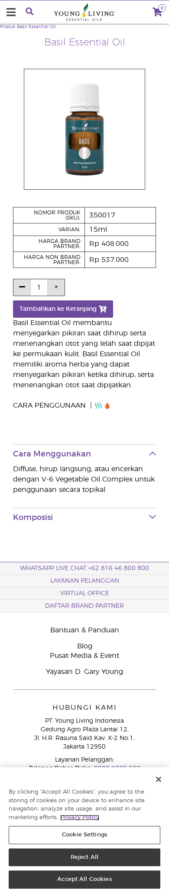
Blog (84, 646)
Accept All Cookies (84, 879)
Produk (8, 27)
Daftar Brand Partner (84, 606)
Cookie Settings (84, 835)
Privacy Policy (79, 817)
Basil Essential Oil (36, 27)
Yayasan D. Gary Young (84, 671)
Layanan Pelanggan (84, 581)
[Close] (158, 779)
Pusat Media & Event (84, 655)
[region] (84, 830)
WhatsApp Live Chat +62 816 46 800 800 (84, 568)
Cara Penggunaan (50, 405)
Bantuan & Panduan (84, 630)
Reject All (84, 857)
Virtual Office (84, 593)
